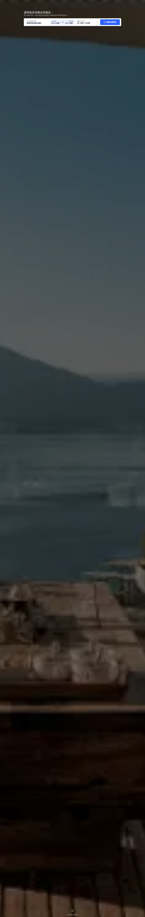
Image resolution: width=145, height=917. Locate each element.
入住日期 (53, 21)
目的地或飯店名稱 (31, 21)
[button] (133, 2)
